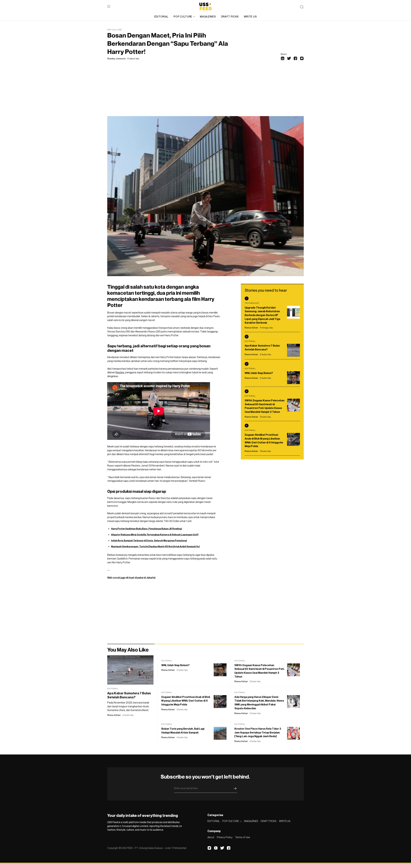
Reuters (119, 372)
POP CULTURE (183, 16)
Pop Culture (114, 29)
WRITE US (250, 16)
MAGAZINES (208, 16)
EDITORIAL (161, 16)
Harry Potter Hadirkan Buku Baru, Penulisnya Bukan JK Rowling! (146, 528)
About (210, 837)
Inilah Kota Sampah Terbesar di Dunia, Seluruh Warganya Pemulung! (149, 540)
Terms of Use (242, 837)
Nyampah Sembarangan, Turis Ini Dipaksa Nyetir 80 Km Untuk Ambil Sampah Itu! (155, 546)
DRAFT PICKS (230, 16)
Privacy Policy (224, 837)
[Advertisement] (205, 92)
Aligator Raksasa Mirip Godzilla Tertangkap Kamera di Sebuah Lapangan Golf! (155, 534)
